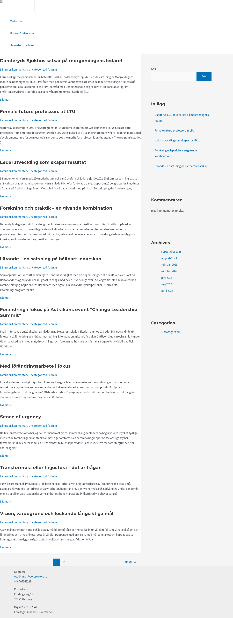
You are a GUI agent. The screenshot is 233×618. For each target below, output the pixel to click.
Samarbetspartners (22, 45)
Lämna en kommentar (13, 69)
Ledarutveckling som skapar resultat (43, 162)
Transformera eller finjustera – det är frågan (51, 467)
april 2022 (167, 291)
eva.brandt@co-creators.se (30, 576)
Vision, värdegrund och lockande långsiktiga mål (56, 513)
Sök (153, 69)
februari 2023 (169, 264)
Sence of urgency (20, 417)
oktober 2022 (169, 271)
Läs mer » (5, 99)
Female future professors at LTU (37, 111)
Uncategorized (38, 69)
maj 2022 (166, 284)
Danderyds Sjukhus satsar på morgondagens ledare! (61, 60)
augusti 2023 (169, 258)
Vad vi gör (16, 21)
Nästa (130, 562)
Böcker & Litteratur (22, 33)
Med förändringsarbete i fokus (35, 366)
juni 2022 (166, 278)
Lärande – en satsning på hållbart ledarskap (50, 259)
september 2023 (171, 251)
